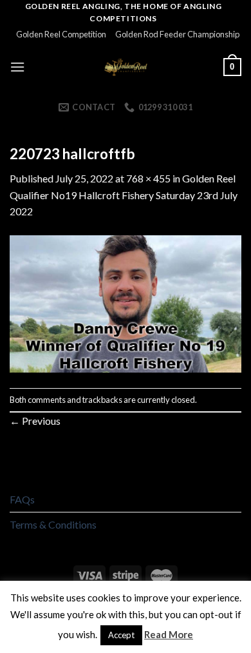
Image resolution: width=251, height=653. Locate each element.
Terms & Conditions (53, 524)
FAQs (22, 499)
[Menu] (17, 67)
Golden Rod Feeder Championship (177, 34)
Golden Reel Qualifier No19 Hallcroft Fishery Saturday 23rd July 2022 (123, 194)
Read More (168, 634)
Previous (35, 420)
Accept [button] (121, 635)
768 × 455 (148, 178)
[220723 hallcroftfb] (125, 303)
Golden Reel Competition (61, 34)
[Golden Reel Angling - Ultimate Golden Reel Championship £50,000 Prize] (126, 67)
